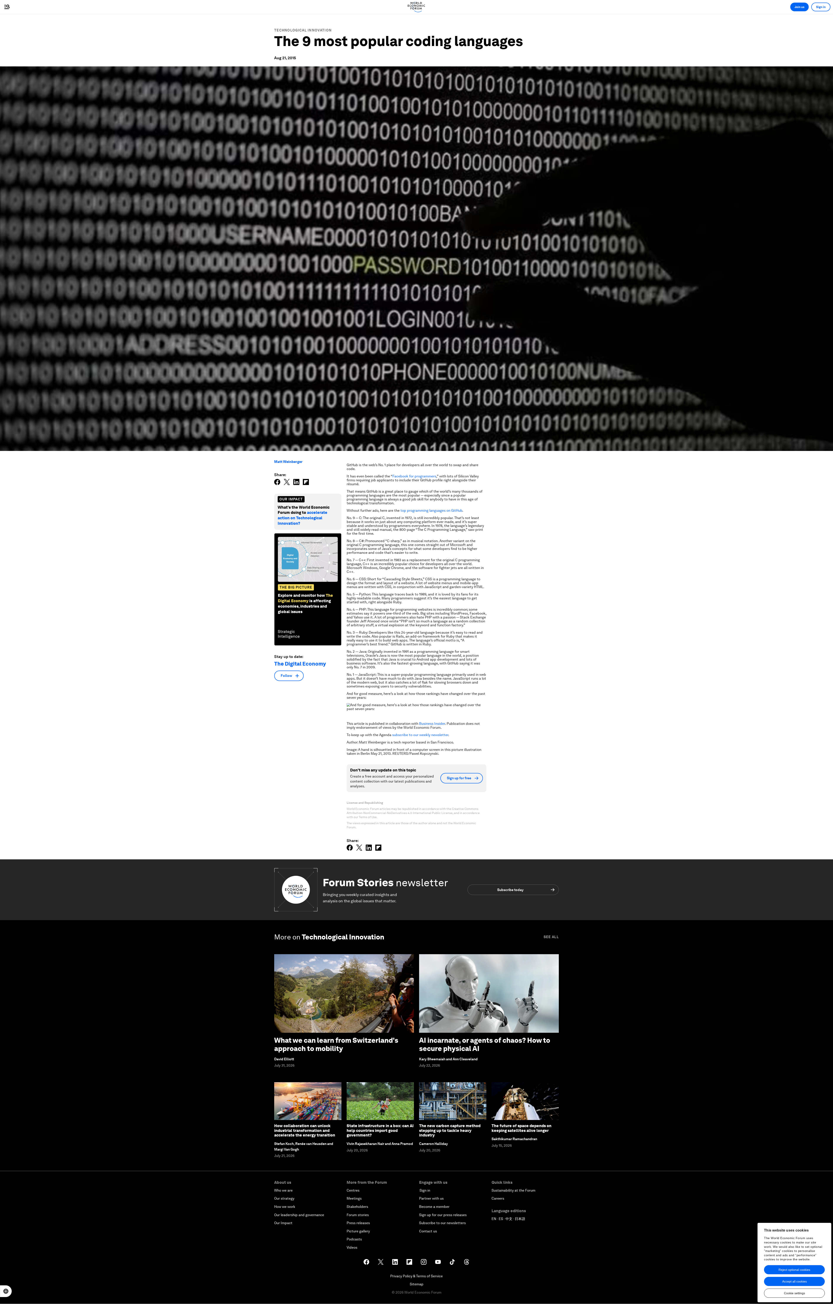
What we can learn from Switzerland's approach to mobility (336, 1044)
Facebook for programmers (414, 476)
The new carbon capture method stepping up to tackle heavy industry (449, 1130)
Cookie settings (794, 1293)
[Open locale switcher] (5, 1291)
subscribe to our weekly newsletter (420, 735)
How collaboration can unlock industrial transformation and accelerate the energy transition (304, 1130)
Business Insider (432, 724)
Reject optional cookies (794, 1269)
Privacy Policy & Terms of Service (416, 1276)
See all (551, 937)
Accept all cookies (794, 1281)
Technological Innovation (303, 30)
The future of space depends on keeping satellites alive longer (521, 1128)
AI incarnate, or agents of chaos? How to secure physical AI (484, 1044)
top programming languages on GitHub (431, 510)
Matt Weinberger (288, 462)
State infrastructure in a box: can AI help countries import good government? (380, 1130)
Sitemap (416, 1284)
